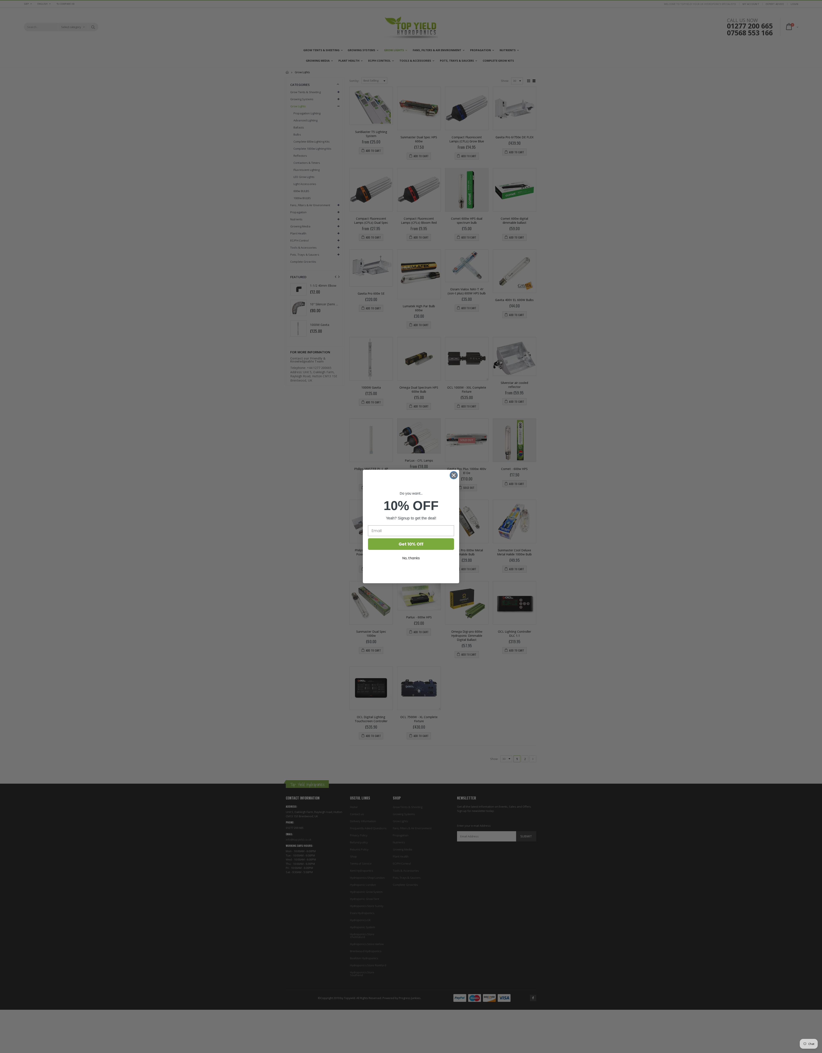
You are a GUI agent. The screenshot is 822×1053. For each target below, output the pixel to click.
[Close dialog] (453, 475)
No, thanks (411, 558)
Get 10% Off (411, 544)
